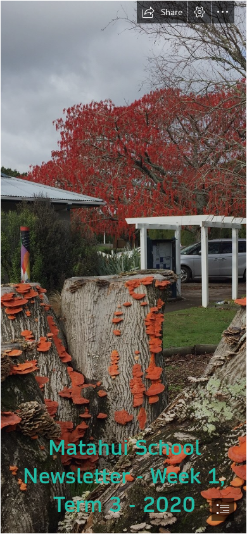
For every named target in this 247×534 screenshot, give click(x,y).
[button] (162, 12)
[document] (123, 267)
